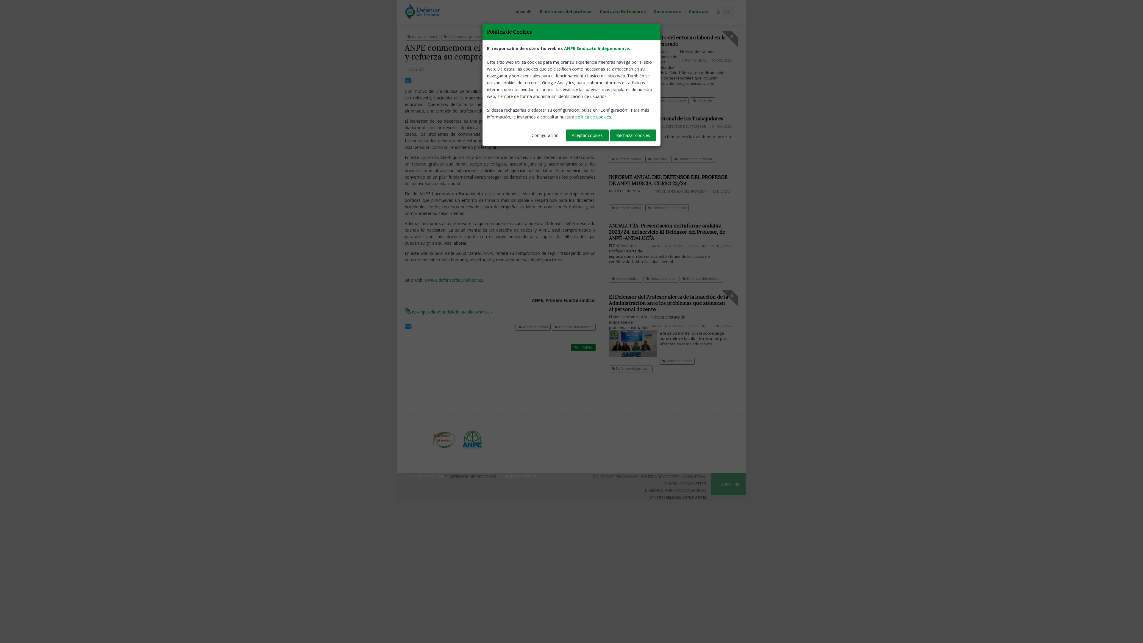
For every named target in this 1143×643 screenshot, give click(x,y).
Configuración (545, 135)
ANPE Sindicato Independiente (596, 48)
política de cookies (593, 117)
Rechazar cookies (633, 135)
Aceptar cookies (587, 135)
